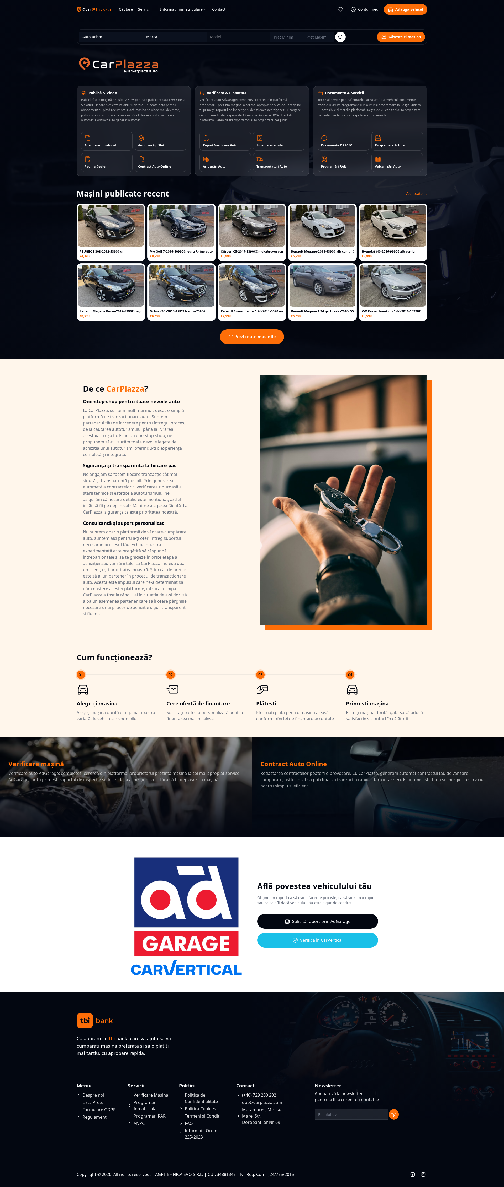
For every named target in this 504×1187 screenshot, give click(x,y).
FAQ (189, 1123)
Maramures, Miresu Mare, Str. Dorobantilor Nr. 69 (261, 1116)
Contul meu (368, 9)
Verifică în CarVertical (321, 940)
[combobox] (111, 37)
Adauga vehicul (409, 9)
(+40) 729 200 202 (259, 1095)
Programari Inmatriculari (146, 1105)
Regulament (94, 1117)
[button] (126, 789)
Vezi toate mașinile (256, 337)
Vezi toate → (416, 193)
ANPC (139, 1123)
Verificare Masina (151, 1095)
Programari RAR (150, 1116)
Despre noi (93, 1095)
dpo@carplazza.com (262, 1102)
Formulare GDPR (99, 1110)
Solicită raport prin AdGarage (321, 921)
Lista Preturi (94, 1102)
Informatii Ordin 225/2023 (201, 1134)
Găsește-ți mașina (404, 36)
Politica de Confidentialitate (201, 1098)
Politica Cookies (200, 1109)
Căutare (126, 9)
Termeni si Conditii (203, 1116)
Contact (218, 9)
